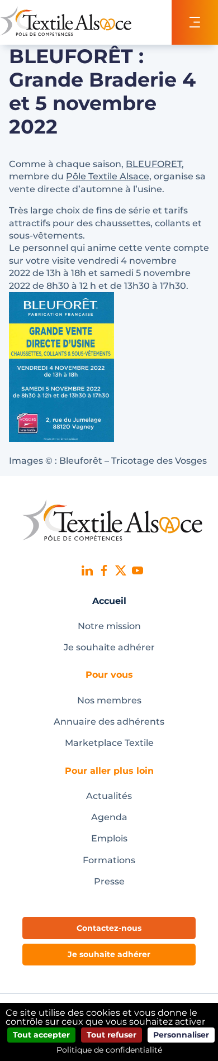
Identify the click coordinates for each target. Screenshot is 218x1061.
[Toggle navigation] (195, 22)
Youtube (137, 570)
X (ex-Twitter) (120, 570)
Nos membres (109, 700)
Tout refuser (111, 1035)
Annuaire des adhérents (109, 721)
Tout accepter (41, 1035)
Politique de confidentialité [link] (109, 1050)
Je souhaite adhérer (109, 647)
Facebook (104, 570)
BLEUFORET (154, 164)
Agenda (109, 817)
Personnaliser (181, 1035)
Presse (109, 881)
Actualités (109, 796)
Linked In (87, 570)
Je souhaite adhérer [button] (109, 954)
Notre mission (109, 626)
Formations (109, 860)
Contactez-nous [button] (109, 928)
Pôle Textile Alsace (107, 176)
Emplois (109, 838)
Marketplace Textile (109, 743)
